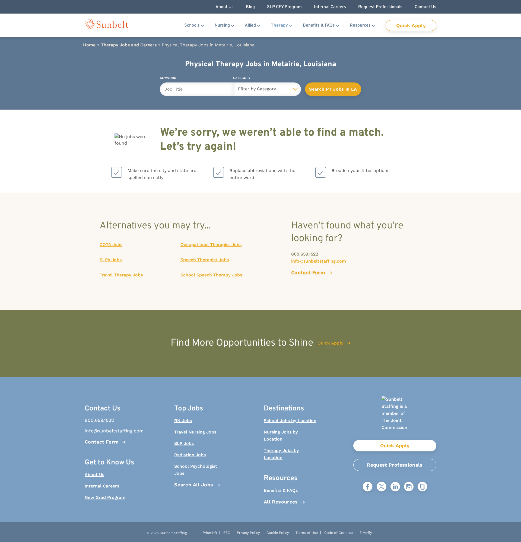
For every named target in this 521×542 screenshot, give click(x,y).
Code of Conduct (338, 532)
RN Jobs (183, 420)
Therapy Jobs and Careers (129, 44)
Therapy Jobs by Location (281, 454)
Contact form (308, 272)
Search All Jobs (193, 484)
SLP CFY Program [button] (284, 7)
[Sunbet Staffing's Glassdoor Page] (422, 487)
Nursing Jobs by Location (281, 435)
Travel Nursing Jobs (195, 432)
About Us (94, 474)
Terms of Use (307, 532)
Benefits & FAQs (319, 25)
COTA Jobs (111, 244)
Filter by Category (257, 88)
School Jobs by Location (290, 420)
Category (241, 79)
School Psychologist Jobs (195, 470)
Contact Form (102, 442)
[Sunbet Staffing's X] (381, 487)
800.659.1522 (304, 254)
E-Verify (366, 532)
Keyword (168, 79)
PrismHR (210, 532)
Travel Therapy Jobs (121, 275)
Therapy (279, 25)
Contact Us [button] (425, 7)
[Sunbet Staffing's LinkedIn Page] (395, 487)
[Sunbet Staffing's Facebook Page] (368, 487)
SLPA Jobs (111, 259)
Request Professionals (395, 465)
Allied (250, 25)
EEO (226, 532)
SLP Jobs (184, 443)
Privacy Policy (248, 532)
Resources (360, 25)
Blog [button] (250, 7)
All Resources (281, 502)
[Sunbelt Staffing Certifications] (395, 418)
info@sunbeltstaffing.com (318, 261)
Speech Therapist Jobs (204, 259)
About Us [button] (224, 7)
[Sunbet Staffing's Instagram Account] (409, 487)
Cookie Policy (277, 532)
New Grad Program (105, 497)
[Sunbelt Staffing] (106, 25)
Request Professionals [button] (380, 7)
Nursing (222, 25)
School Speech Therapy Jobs (211, 275)
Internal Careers (102, 486)
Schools (192, 25)
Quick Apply (411, 25)
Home (89, 44)
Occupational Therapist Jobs (211, 244)
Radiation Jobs (190, 454)
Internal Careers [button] (330, 7)
